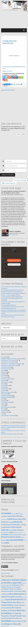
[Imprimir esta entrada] (1, 90)
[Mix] (19, 77)
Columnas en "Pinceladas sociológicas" (11, 363)
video (7, 543)
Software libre (5, 412)
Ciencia (19, 516)
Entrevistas (4, 377)
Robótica (23, 537)
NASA (11, 532)
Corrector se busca (6, 367)
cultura (10, 519)
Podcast (3, 404)
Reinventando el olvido (10, 537)
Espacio (3, 380)
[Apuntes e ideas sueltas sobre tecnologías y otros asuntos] (14, 6)
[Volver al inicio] (5, 573)
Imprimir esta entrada (8, 90)
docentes (4, 522)
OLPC (2, 399)
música (7, 532)
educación (17, 522)
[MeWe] (17, 77)
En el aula (3, 375)
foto (20, 524)
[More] (6, 80)
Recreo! (3, 409)
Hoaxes (3, 387)
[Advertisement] (14, 20)
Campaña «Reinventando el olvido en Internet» (13, 425)
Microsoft (3, 532)
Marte (10, 530)
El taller (3, 373)
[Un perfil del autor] (13, 234)
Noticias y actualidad (6, 397)
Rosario (3, 540)
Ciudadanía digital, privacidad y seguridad (11, 358)
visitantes (16, 570)
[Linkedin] (11, 77)
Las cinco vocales (19, 180)
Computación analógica (9, 42)
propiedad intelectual (13, 534)
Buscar (23, 338)
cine (23, 516)
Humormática (5, 388)
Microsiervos (9, 71)
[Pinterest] (14, 77)
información (16, 527)
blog (21, 513)
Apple (12, 513)
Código (23, 134)
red (22, 534)
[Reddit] (9, 77)
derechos (22, 519)
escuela (3, 524)
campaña (3, 516)
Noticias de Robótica (6, 395)
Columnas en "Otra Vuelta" (8, 362)
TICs (2, 543)
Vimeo (3, 68)
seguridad (10, 540)
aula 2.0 (18, 513)
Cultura (3, 370)
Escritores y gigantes (6, 378)
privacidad (4, 534)
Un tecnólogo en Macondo (8, 415)
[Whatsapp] (22, 77)
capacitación (11, 516)
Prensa (3, 405)
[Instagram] (4, 80)
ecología (10, 522)
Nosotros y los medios (18, 532)
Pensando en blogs (6, 402)
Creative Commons (6, 368)
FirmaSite (6, 626)
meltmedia (21, 66)
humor (8, 527)
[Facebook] (4, 77)
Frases (3, 383)
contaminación (4, 519)
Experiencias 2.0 (5, 382)
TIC (26, 540)
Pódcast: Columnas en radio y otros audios (12, 434)
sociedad (18, 540)
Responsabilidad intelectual (8, 305)
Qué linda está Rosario (7, 407)
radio (19, 534)
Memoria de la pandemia (7, 392)
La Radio (3, 390)
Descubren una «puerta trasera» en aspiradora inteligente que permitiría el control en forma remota (13, 311)
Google (3, 527)
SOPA (24, 540)
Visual (18, 134)
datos (16, 519)
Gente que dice (5, 385)
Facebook (15, 524)
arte (14, 513)
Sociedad (3, 410)
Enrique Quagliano (16, 84)
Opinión (3, 400)
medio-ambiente (18, 530)
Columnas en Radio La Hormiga (9, 365)
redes (24, 534)
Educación (4, 372)
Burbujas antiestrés (9, 183)
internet (4, 530)
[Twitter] (6, 77)
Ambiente (4, 357)
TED (2, 414)
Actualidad (6, 513)
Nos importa (4, 393)
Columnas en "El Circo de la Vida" (10, 360)
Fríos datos (4, 300)
